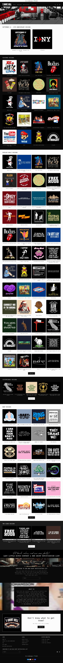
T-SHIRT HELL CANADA (45, 639)
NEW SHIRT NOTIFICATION (7, 646)
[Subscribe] (39, 578)
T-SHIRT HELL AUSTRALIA (46, 642)
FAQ (3, 642)
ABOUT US (4, 639)
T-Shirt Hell (33, 661)
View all (31, 373)
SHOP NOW (41, 626)
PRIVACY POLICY (25, 639)
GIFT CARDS (4, 644)
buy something (27, 603)
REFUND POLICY (24, 642)
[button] (26, 5)
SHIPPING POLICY (25, 644)
